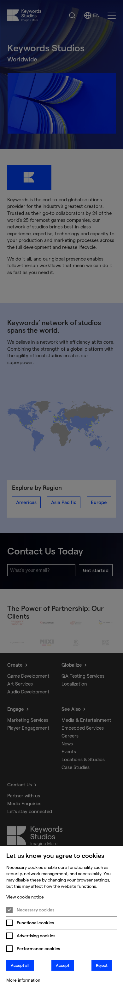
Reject (102, 965)
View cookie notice (25, 896)
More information (23, 980)
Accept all (20, 965)
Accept (62, 965)
